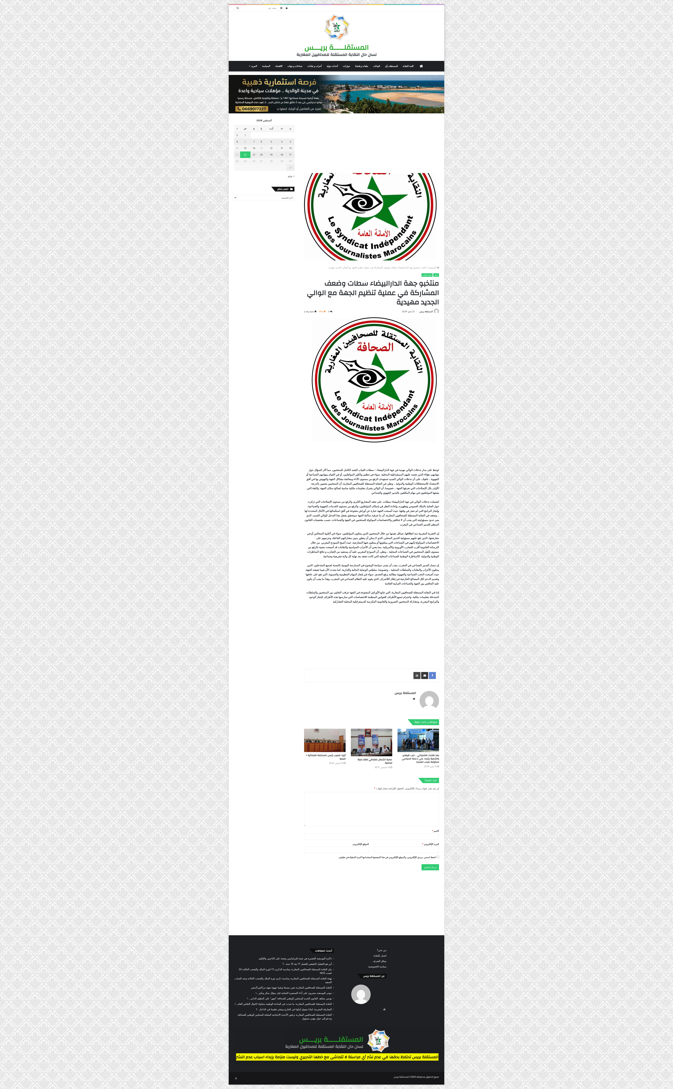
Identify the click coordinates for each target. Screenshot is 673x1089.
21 (254, 154)
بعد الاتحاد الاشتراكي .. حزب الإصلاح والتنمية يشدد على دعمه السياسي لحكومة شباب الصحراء (420, 758)
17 (290, 154)
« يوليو (291, 176)
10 (290, 148)
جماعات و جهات (294, 66)
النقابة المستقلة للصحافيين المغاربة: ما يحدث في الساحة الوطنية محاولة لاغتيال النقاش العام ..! (283, 1003)
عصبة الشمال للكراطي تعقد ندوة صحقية (375, 761)
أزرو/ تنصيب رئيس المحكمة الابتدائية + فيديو (326, 757)
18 (282, 154)
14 (254, 148)
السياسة (266, 66)
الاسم (435, 830)
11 (282, 148)
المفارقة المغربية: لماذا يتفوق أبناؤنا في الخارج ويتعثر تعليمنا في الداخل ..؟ (294, 1009)
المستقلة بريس (426, 311)
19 (271, 154)
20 (261, 154)
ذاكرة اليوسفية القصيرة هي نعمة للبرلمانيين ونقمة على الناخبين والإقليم (295, 958)
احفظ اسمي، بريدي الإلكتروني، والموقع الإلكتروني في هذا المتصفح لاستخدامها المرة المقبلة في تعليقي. (387, 857)
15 (245, 148)
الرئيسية (432, 267)
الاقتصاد (279, 66)
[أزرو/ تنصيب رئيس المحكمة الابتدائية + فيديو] (325, 740)
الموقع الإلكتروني (361, 844)
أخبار (424, 267)
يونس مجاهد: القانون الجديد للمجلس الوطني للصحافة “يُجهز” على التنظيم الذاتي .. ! (289, 998)
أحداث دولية (332, 66)
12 (271, 148)
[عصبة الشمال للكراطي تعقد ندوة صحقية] (371, 742)
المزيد (254, 66)
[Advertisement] (371, 143)
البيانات (376, 66)
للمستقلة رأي (391, 66)
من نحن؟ (381, 950)
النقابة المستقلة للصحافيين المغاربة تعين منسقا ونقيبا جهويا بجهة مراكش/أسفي (291, 987)
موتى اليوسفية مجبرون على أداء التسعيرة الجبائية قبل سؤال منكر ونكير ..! (294, 993)
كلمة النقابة (408, 66)
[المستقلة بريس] (336, 28)
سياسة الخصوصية (377, 966)
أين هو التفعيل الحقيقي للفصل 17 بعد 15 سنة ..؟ (307, 963)
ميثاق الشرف (379, 961)
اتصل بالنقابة (379, 955)
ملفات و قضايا (361, 66)
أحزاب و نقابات (314, 66)
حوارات (346, 66)
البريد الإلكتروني (430, 844)
